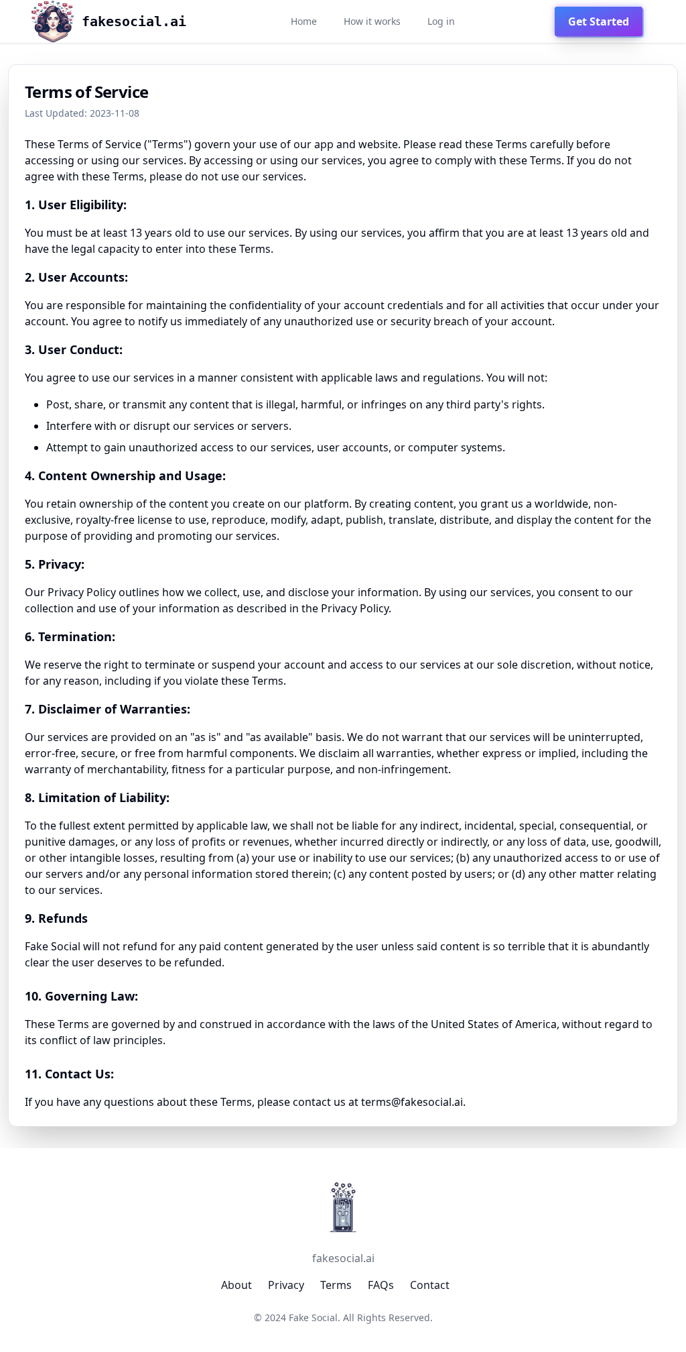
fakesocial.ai (343, 1258)
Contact (430, 1285)
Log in (441, 21)
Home (304, 21)
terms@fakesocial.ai (412, 1101)
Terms (336, 1285)
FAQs (381, 1285)
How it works (372, 21)
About (236, 1285)
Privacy (286, 1285)
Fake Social (313, 1317)
